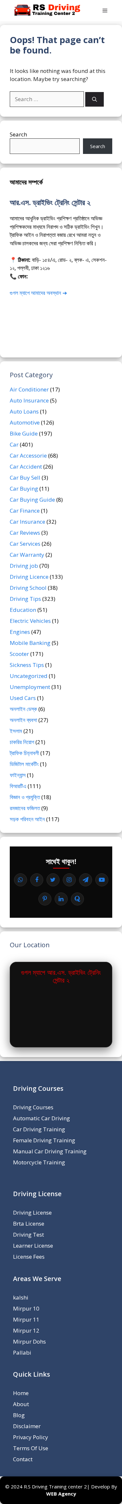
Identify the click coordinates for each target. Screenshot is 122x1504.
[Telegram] (85, 879)
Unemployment (30, 687)
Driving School (28, 587)
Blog (19, 1415)
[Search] (94, 99)
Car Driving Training (39, 1129)
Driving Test (28, 1234)
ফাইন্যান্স (18, 775)
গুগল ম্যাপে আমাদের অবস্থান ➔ (38, 293)
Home (21, 1393)
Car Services (25, 543)
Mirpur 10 (26, 1308)
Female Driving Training (44, 1140)
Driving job (24, 565)
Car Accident (26, 466)
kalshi (20, 1297)
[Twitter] (53, 879)
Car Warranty (27, 554)
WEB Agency (61, 1493)
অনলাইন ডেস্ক (23, 709)
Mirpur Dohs (29, 1341)
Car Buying (24, 488)
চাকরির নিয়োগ (22, 742)
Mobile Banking (30, 643)
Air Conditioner (29, 389)
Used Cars (23, 698)
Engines (20, 631)
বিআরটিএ (18, 786)
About (21, 1404)
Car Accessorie (28, 455)
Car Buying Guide (32, 499)
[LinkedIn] (61, 898)
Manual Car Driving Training (50, 1151)
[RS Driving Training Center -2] (48, 10)
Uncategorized (28, 676)
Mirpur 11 (26, 1319)
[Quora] (77, 898)
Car (14, 444)
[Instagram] (69, 879)
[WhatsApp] (20, 879)
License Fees (29, 1256)
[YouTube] (101, 879)
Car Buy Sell (25, 477)
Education (23, 609)
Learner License (33, 1245)
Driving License (32, 1212)
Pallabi (22, 1352)
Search (18, 134)
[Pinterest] (44, 898)
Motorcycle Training (39, 1162)
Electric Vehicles (30, 620)
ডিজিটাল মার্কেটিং (24, 764)
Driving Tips (25, 598)
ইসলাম (16, 731)
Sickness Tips (27, 665)
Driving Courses (33, 1107)
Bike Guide (24, 433)
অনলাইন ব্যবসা (23, 720)
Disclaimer (27, 1426)
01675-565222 (48, 276)
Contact (23, 1459)
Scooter (19, 654)
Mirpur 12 (26, 1330)
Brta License (28, 1223)
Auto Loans (24, 411)
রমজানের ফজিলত (25, 808)
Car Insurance (27, 521)
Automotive (25, 422)
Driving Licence (29, 576)
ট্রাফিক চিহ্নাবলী (24, 753)
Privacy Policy (30, 1437)
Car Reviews (25, 532)
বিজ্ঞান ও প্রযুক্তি (25, 797)
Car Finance (25, 510)
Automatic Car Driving (41, 1118)
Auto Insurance (29, 400)
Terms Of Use (30, 1448)
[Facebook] (36, 879)
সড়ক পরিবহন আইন (27, 819)
